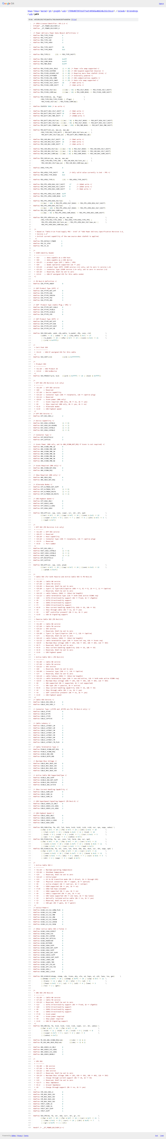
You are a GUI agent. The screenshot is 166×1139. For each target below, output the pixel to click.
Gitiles (13, 1136)
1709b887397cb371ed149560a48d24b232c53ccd (90, 11)
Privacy (19, 1136)
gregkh (56, 11)
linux (30, 11)
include (121, 11)
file (74, 19)
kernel (44, 11)
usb (64, 11)
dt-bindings (132, 11)
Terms (26, 1136)
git (50, 11)
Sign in (161, 3)
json (162, 1136)
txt (156, 1136)
